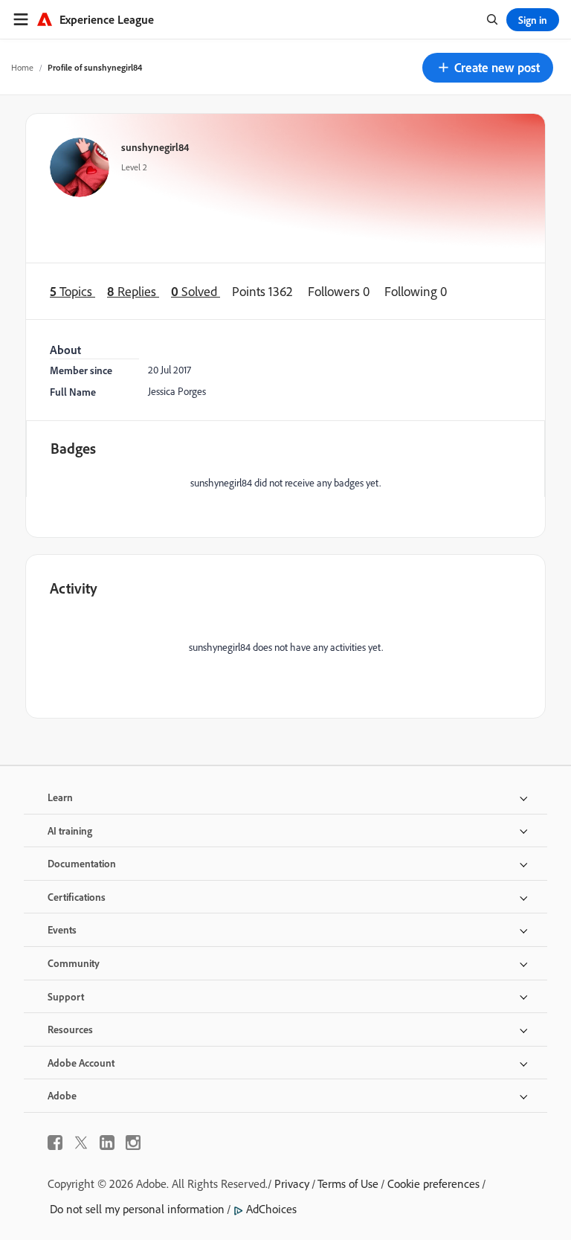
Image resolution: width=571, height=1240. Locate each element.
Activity (73, 588)
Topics (72, 291)
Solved (195, 291)
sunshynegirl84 (155, 147)
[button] (487, 68)
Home (22, 67)
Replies (133, 291)
